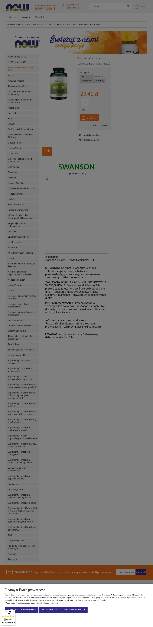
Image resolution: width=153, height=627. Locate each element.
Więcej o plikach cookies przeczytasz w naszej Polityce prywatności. (31, 603)
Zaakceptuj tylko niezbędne (21, 609)
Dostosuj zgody (49, 609)
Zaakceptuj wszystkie (73, 609)
